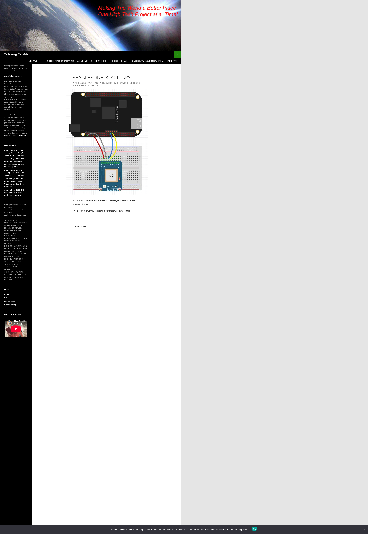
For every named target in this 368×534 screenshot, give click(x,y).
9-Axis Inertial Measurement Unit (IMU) (148, 61)
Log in (6, 294)
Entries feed (8, 298)
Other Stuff (172, 61)
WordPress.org (10, 305)
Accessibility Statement (13, 76)
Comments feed (10, 301)
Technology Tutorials (16, 54)
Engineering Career (120, 61)
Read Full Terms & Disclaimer (15, 135)
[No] (364, 529)
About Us (33, 61)
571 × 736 (94, 83)
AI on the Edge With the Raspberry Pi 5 (58, 61)
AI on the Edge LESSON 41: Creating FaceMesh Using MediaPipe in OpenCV (14, 192)
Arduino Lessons (84, 61)
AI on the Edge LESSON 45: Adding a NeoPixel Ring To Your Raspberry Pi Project (14, 152)
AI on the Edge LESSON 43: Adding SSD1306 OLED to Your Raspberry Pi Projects (14, 172)
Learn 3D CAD (100, 61)
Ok (254, 529)
